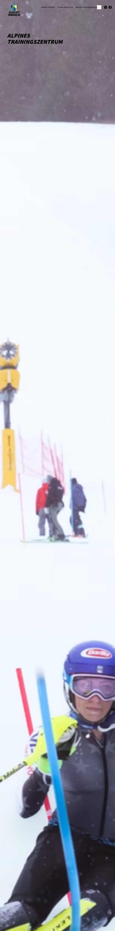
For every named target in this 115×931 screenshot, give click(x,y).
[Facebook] (110, 7)
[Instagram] (105, 7)
